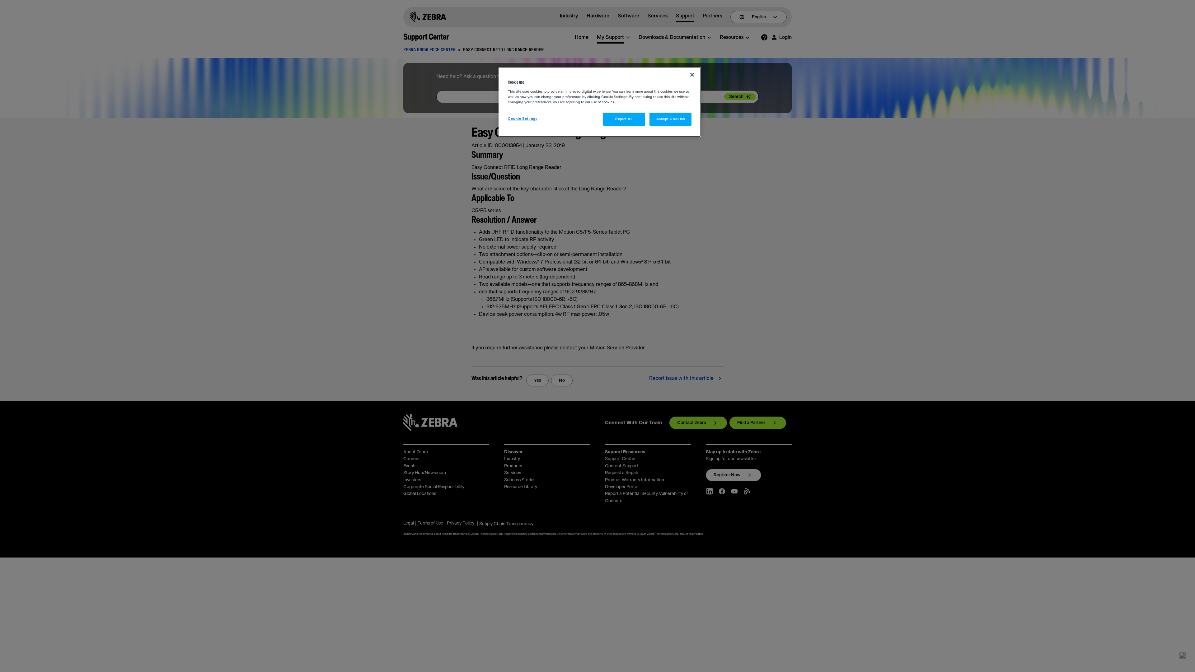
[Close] (692, 75)
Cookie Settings (522, 118)
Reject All (624, 119)
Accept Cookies (670, 119)
